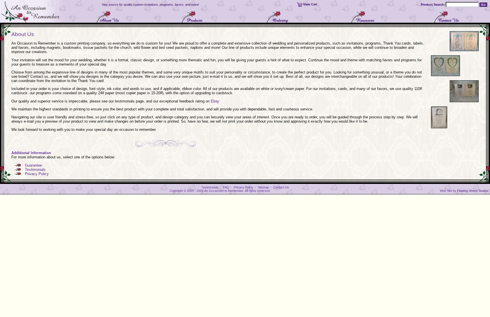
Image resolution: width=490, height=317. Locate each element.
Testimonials (35, 169)
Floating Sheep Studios (473, 190)
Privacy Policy (37, 174)
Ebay (215, 101)
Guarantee (33, 165)
